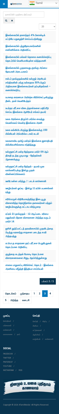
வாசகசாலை (7, 334)
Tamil (38, 3)
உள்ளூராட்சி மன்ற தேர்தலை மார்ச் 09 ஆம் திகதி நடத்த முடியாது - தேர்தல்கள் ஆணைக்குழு (27, 155)
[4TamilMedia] (16, 4)
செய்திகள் (7, 321)
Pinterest (8, 362)
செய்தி (35, 321)
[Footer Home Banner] (29, 387)
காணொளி (7, 330)
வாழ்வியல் (36, 339)
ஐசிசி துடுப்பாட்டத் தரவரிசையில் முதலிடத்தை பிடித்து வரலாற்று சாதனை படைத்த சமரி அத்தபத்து (29, 232)
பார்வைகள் (7, 325)
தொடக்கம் (10, 293)
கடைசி (26, 300)
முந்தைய (25, 293)
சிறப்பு (44, 321)
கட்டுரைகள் (37, 330)
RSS (20, 370)
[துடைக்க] (12, 21)
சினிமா (35, 326)
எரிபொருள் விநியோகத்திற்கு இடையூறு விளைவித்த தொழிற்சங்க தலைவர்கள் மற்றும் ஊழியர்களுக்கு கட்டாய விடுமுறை (29, 202)
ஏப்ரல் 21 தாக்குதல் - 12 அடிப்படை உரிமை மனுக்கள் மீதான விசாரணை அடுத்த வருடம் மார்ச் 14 (28, 217)
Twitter (7, 358)
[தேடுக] (6, 21)
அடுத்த (14, 300)
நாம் (18, 334)
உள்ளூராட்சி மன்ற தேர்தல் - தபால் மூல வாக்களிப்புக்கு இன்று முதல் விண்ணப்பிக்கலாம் (25, 170)
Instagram (8, 370)
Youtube (7, 366)
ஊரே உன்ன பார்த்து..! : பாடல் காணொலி (26, 181)
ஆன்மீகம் (36, 335)
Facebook (8, 354)
